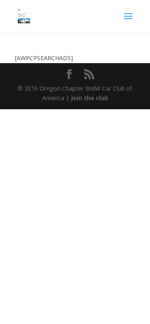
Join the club (89, 98)
